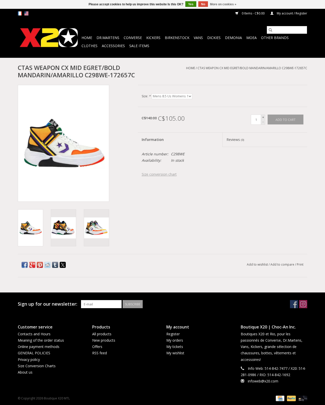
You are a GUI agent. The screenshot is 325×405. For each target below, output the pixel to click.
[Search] (270, 30)
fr (20, 13)
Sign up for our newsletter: (47, 304)
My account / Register (291, 13)
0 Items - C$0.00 (253, 13)
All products (101, 334)
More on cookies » (223, 4)
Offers (97, 346)
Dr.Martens (107, 37)
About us (25, 372)
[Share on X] (63, 265)
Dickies (214, 37)
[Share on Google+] (32, 265)
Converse (133, 37)
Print (300, 264)
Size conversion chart (159, 174)
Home (87, 37)
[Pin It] (40, 265)
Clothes (90, 45)
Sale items (139, 45)
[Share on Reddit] (47, 265)
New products (103, 340)
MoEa (251, 37)
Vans (198, 37)
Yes (190, 4)
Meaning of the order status (41, 340)
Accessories (113, 45)
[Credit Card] (279, 398)
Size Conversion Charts (37, 365)
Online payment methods (38, 346)
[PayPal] (291, 398)
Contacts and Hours (34, 334)
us (26, 13)
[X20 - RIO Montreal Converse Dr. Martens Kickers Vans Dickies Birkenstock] (49, 38)
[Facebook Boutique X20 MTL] (294, 304)
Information (153, 139)
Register (173, 334)
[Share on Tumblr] (55, 265)
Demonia (233, 37)
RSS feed (99, 353)
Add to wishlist (258, 264)
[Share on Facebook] (25, 265)
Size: (146, 96)
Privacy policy (29, 359)
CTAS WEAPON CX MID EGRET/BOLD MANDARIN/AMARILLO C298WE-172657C (252, 68)
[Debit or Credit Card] (302, 398)
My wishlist (175, 353)
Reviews (235, 139)
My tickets (174, 346)
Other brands (275, 37)
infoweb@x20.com (263, 381)
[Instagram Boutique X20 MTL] (303, 304)
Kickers (153, 37)
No (203, 4)
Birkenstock (177, 37)
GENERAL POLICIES (34, 353)
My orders (174, 340)
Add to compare (282, 264)
